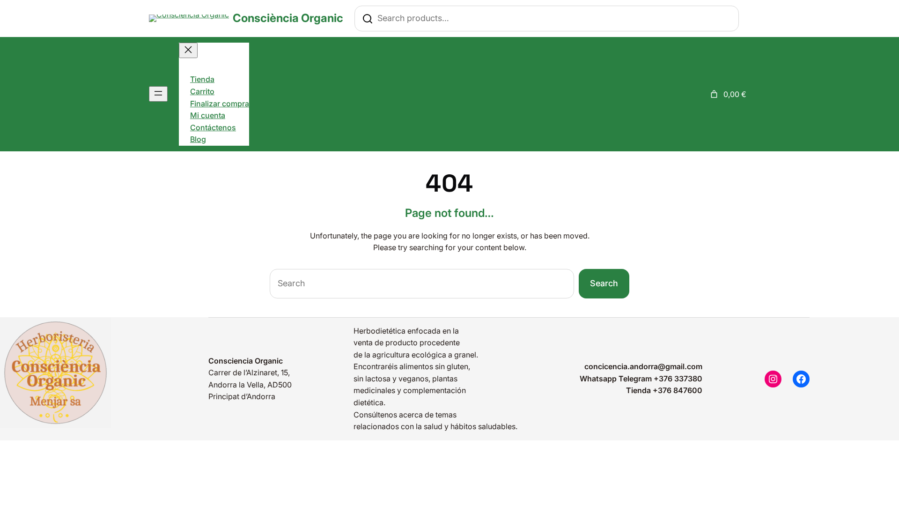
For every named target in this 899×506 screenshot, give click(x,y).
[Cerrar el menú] (188, 50)
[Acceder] (697, 94)
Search (604, 283)
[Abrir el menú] (158, 94)
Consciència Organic (288, 18)
